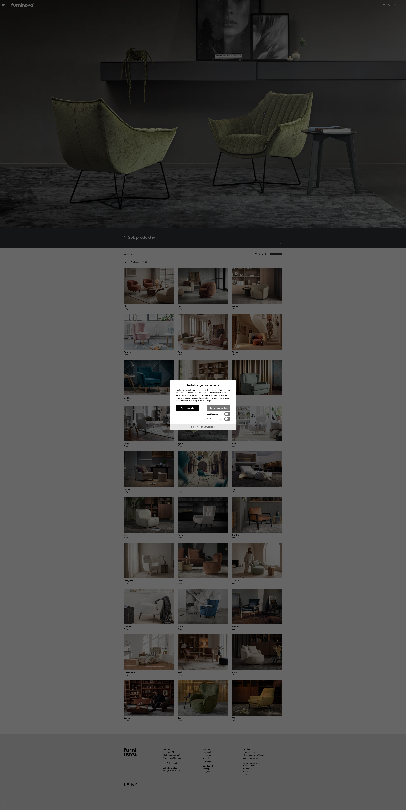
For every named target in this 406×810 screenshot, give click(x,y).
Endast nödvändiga (218, 408)
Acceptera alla (187, 408)
